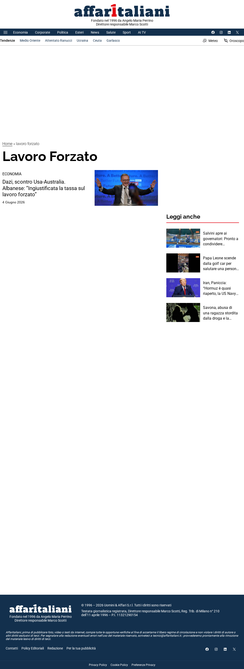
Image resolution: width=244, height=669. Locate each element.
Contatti (12, 648)
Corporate (42, 32)
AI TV (142, 32)
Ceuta (97, 40)
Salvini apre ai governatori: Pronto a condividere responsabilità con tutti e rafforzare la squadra (220, 239)
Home (7, 143)
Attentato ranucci (58, 40)
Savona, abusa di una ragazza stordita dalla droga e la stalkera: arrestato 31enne (220, 313)
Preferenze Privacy (143, 665)
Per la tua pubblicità (81, 648)
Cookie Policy (119, 665)
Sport (127, 32)
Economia (20, 32)
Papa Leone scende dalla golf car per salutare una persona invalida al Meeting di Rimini (221, 264)
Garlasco (113, 40)
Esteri (79, 32)
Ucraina (82, 40)
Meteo (213, 41)
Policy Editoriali (32, 648)
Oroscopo (236, 41)
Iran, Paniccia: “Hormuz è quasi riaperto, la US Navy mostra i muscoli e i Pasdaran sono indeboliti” (219, 288)
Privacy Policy (98, 665)
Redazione (55, 648)
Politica (62, 32)
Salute (111, 32)
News (95, 32)
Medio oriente (30, 40)
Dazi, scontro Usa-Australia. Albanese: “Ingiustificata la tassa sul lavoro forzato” (43, 188)
